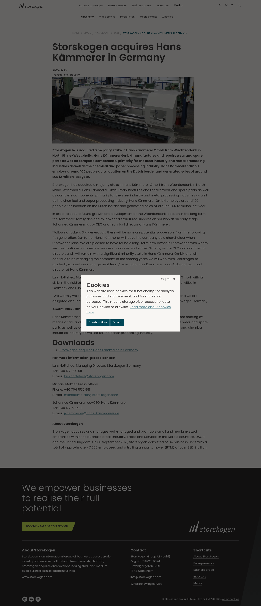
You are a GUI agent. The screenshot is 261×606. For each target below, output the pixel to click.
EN (168, 279)
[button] (98, 322)
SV (162, 279)
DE (174, 279)
